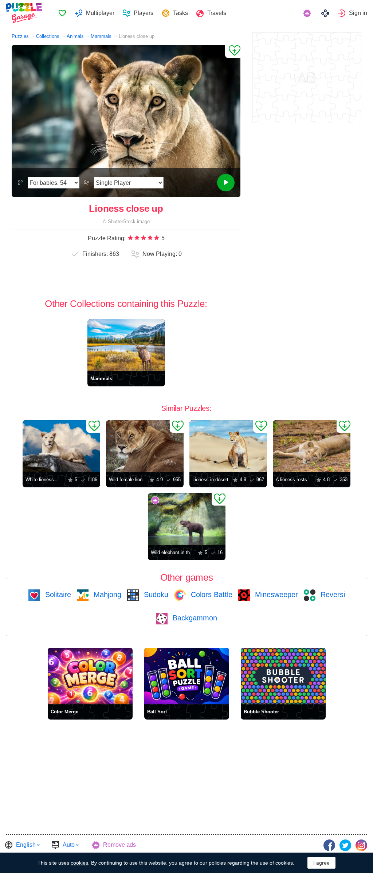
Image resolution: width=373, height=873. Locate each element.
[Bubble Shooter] (283, 676)
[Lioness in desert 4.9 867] (228, 446)
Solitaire (57, 595)
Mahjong (106, 595)
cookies (79, 863)
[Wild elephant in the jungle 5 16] (186, 519)
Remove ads (119, 845)
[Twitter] (345, 845)
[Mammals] (126, 345)
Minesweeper (275, 595)
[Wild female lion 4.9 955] (145, 446)
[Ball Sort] (186, 676)
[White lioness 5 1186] (61, 446)
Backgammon (193, 618)
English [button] (26, 845)
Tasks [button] (180, 13)
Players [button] (143, 13)
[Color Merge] (90, 676)
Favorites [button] (62, 13)
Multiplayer (100, 13)
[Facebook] (329, 845)
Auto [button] (69, 845)
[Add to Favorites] (232, 51)
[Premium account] (308, 13)
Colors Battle (210, 595)
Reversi (331, 595)
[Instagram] (361, 845)
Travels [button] (216, 13)
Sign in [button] (358, 13)
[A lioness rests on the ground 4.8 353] (311, 446)
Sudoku (155, 595)
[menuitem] (62, 13)
